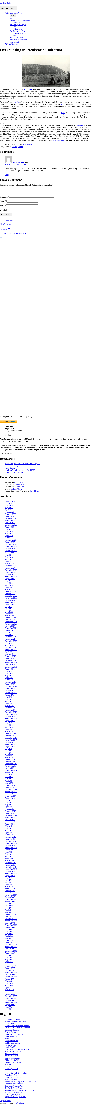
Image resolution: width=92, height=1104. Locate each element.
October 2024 (10, 549)
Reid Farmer (27, 144)
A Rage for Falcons (17, 38)
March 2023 (9, 589)
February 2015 (10, 759)
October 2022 (10, 600)
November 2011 (11, 843)
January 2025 (10, 542)
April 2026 (9, 510)
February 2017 (10, 708)
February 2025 (10, 540)
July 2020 (8, 643)
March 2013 (9, 809)
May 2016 (9, 727)
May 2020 (9, 645)
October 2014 (10, 768)
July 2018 (8, 671)
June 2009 (9, 906)
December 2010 (11, 867)
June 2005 (9, 1009)
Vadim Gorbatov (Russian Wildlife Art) (19, 1090)
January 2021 (10, 639)
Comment (4, 197)
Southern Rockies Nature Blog (16, 1021)
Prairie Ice (8, 1064)
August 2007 (10, 953)
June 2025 (9, 531)
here (62, 104)
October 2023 (10, 574)
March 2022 (9, 615)
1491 (63, 113)
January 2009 (10, 916)
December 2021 (11, 622)
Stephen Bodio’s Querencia (15, 1097)
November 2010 (11, 869)
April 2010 (9, 884)
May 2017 (9, 701)
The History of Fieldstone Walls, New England (22, 464)
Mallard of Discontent (13, 1051)
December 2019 (11, 648)
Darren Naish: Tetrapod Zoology (17, 1026)
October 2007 (10, 949)
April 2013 (9, 807)
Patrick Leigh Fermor (13, 1062)
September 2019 (11, 650)
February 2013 (10, 811)
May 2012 (9, 830)
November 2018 (11, 663)
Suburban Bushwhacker (14, 1084)
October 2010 (10, 871)
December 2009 (11, 893)
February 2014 (10, 785)
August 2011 (9, 850)
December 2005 (11, 996)
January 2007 (10, 968)
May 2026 (9, 508)
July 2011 (8, 852)
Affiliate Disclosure (12, 44)
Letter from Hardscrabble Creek (17, 1049)
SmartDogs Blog (11, 1075)
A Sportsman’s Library (18, 40)
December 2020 (11, 641)
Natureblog (28, 89)
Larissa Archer (10, 1045)
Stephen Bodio (5, 3)
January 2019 (10, 658)
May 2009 (9, 908)
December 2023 (11, 570)
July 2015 (8, 749)
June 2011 (8, 854)
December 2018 (11, 660)
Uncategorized (17, 147)
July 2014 (8, 774)
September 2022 (11, 602)
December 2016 (11, 712)
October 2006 (10, 975)
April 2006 (9, 987)
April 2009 (9, 910)
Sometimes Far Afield (13, 1077)
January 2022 (10, 620)
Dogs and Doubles (12, 1030)
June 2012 (9, 828)
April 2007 (9, 962)
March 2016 (9, 731)
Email (3, 206)
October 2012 (10, 820)
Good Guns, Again (17, 29)
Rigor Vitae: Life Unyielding (16, 1073)
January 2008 (10, 942)
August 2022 (10, 604)
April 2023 (9, 587)
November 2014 (11, 766)
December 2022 (11, 596)
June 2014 (9, 777)
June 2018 (9, 673)
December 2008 (11, 919)
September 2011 (11, 848)
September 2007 (11, 951)
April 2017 (9, 703)
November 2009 (11, 895)
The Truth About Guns (13, 1088)
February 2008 (10, 940)
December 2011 (11, 841)
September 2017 (11, 693)
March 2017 (9, 706)
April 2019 (9, 652)
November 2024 (11, 546)
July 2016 (8, 723)
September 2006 (11, 977)
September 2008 (11, 925)
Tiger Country (15, 42)
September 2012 (11, 822)
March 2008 (9, 938)
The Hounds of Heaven (18, 31)
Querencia (13, 35)
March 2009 (9, 912)
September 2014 (11, 770)
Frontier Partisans (11, 1041)
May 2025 (9, 533)
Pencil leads (34, 491)
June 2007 (9, 957)
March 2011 (9, 861)
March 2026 (9, 512)
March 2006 (9, 990)
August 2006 (10, 979)
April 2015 (9, 755)
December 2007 (11, 944)
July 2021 (8, 632)
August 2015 (10, 746)
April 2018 (9, 678)
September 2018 (11, 667)
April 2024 (9, 561)
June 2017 (9, 699)
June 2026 (9, 505)
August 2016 (10, 721)
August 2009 (10, 901)
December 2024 (11, 544)
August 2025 (10, 527)
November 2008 (11, 921)
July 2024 (8, 555)
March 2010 (9, 886)
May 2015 (9, 753)
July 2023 (8, 581)
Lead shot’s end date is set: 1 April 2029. (20, 470)
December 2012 (11, 815)
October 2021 (10, 626)
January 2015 (10, 762)
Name (3, 201)
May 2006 (9, 985)
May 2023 (9, 585)
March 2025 (9, 538)
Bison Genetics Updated (14, 472)
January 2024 (10, 568)
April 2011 (9, 858)
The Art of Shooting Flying (20, 20)
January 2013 (10, 813)
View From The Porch (13, 1092)
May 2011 (8, 856)
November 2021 (11, 624)
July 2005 (8, 1007)
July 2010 (8, 878)
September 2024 (11, 551)
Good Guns (14, 27)
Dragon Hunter (58, 140)
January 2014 (10, 787)
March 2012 (9, 835)
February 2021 (10, 637)
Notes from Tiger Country (14, 13)
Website (3, 210)
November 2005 (11, 998)
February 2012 (10, 837)
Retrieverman (10, 1071)
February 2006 (10, 992)
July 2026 (8, 503)
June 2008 (9, 932)
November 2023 (11, 572)
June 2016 (9, 725)
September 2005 (11, 1003)
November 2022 (11, 598)
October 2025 (10, 523)
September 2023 (11, 576)
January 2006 (10, 994)
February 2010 (10, 889)
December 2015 (11, 738)
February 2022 (10, 617)
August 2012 (10, 824)
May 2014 (9, 779)
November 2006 (11, 972)
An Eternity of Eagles (18, 25)
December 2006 (11, 970)
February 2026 (10, 514)
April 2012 (9, 833)
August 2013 (10, 798)
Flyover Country (11, 1032)
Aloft (12, 18)
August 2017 (10, 695)
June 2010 (9, 880)
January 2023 (10, 594)
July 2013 (8, 800)
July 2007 (8, 955)
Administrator (18, 162)
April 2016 (9, 729)
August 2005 (10, 1005)
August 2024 (10, 553)
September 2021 (11, 628)
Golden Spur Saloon (12, 1043)
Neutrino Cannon (11, 1054)
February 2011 (10, 863)
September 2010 (11, 873)
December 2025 (11, 518)
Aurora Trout (19, 482)
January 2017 (10, 710)
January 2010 (10, 891)
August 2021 (10, 630)
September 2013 (11, 796)
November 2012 (11, 817)
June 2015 (9, 751)
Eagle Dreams (15, 23)
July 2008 (8, 929)
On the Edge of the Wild (19, 33)
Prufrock (8, 1067)
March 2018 (9, 680)
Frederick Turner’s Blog (14, 1034)
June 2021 (9, 635)
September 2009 (11, 899)
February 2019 (10, 656)
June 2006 (9, 983)
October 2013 (10, 794)
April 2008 (9, 936)
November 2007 (11, 947)
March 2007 (9, 964)
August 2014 (10, 772)
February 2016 (10, 734)
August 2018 (10, 669)
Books (7, 16)
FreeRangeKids (11, 1036)
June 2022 (9, 609)
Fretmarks (8, 1039)
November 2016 (11, 714)
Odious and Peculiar (12, 1058)
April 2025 (9, 536)
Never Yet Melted (11, 1056)
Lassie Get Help (11, 1047)
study (17, 102)
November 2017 (11, 688)
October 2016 (10, 716)
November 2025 (11, 521)
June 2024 (9, 557)
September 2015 (11, 744)
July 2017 (8, 697)
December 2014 (11, 764)
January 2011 (10, 865)
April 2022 (9, 613)
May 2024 (9, 559)
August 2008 (10, 927)
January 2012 (10, 839)
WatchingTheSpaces (12, 1094)
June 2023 (9, 583)
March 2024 (9, 564)
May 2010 (9, 882)
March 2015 (9, 757)
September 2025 (11, 525)
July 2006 (8, 981)
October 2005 (10, 1000)
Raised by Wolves (11, 1069)
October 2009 (10, 897)
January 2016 (10, 736)
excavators (80, 125)
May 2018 (9, 675)
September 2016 (11, 719)
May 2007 (9, 960)
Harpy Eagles (10, 468)
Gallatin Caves (19, 487)
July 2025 (8, 529)
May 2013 (9, 805)
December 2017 (11, 686)
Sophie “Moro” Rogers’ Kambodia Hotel (20, 1082)
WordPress (20, 1103)
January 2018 (10, 684)
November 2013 (11, 792)
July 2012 (8, 826)
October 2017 (10, 691)
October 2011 (10, 845)
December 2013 (11, 790)
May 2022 (9, 611)
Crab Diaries (9, 1023)
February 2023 (10, 592)
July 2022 (8, 607)
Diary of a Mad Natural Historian (17, 1028)
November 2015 (11, 740)
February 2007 (10, 966)
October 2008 (10, 923)
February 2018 (10, 682)
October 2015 (10, 742)
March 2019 (9, 654)
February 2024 (10, 566)
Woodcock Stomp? (12, 466)
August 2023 (10, 579)
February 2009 (10, 914)
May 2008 (9, 934)
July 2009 (8, 904)
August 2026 (10, 501)
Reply (7, 175)
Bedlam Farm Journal (13, 1019)
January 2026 (10, 516)
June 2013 (9, 802)
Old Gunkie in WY (12, 1060)
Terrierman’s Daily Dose (14, 1086)
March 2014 (9, 783)
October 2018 (10, 665)
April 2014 (9, 781)
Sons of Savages (11, 1079)
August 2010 (10, 876)
